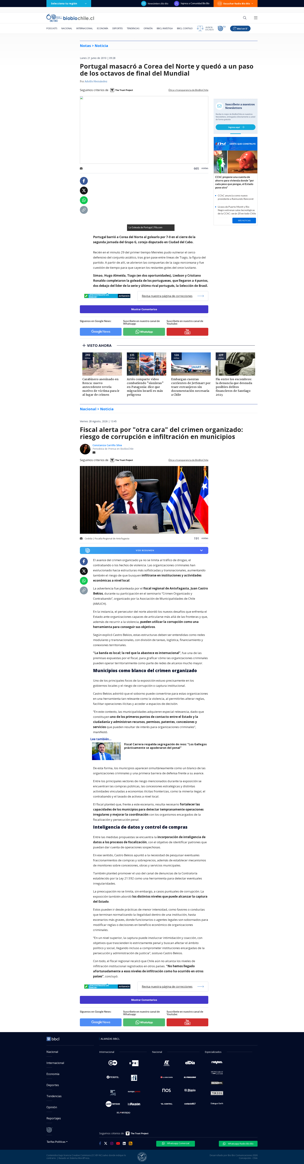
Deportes (117, 28)
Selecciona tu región (64, 3)
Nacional (66, 28)
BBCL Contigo (185, 28)
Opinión (148, 28)
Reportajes (53, 1118)
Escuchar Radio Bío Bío (236, 3)
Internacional (84, 28)
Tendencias (133, 28)
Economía (102, 28)
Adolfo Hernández (96, 81)
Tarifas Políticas (56, 1141)
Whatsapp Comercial (178, 1143)
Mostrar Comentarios (144, 309)
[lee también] (107, 751)
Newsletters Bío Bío (158, 3)
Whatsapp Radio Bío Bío (240, 1143)
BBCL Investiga (165, 28)
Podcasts (51, 28)
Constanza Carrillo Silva (107, 445)
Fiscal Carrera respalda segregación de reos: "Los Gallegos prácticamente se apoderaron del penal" (165, 746)
